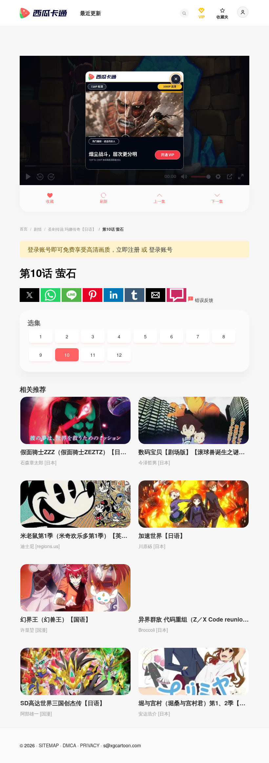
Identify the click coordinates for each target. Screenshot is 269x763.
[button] (184, 13)
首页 (24, 228)
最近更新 (90, 13)
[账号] (242, 12)
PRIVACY (89, 745)
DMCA (69, 745)
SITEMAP (49, 745)
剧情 (38, 229)
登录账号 (161, 249)
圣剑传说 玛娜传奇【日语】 (72, 229)
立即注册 (128, 249)
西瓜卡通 (43, 13)
